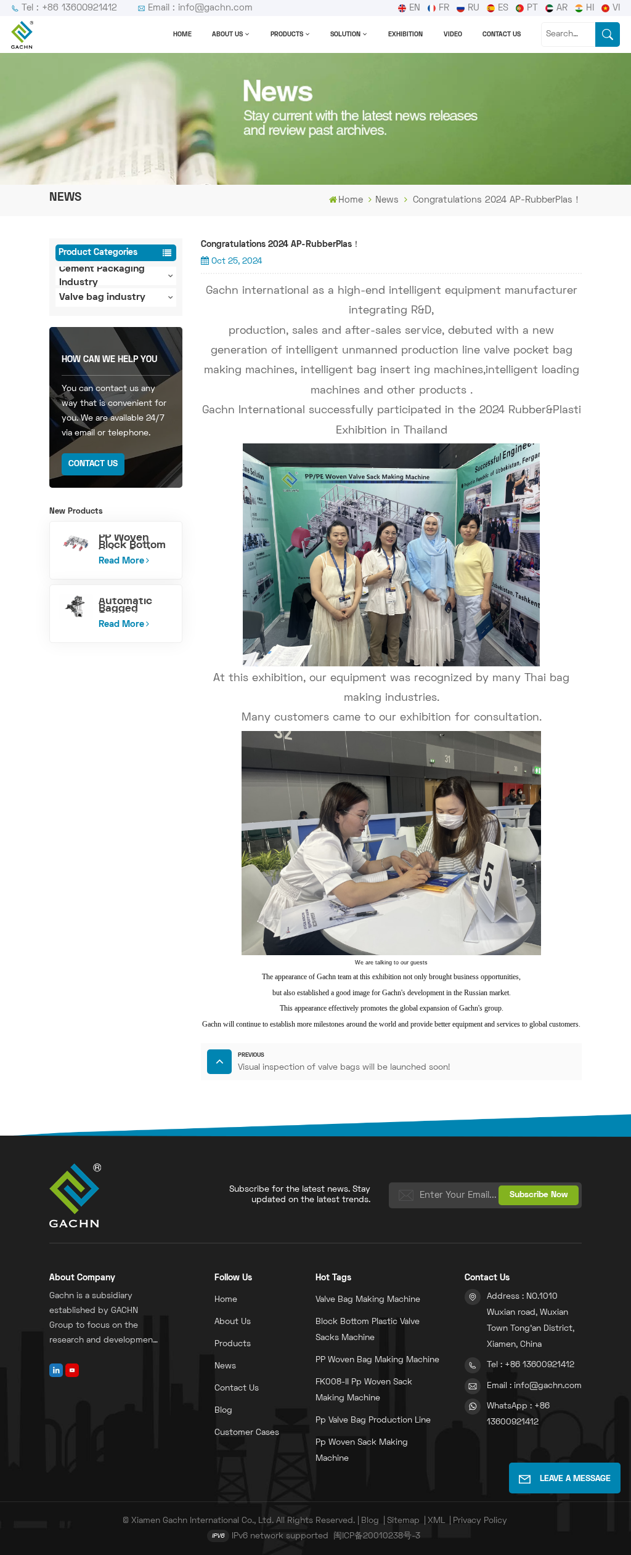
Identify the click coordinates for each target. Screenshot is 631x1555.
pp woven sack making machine (362, 1451)
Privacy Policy (480, 1521)
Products (287, 34)
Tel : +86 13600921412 (69, 8)
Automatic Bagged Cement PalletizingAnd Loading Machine (135, 605)
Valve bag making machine (368, 1300)
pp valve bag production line (373, 1420)
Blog (223, 1411)
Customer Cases (246, 1433)
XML (436, 1521)
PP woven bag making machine (377, 1360)
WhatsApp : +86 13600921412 (518, 1414)
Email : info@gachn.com (200, 8)
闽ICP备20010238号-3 (376, 1536)
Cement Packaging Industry (102, 276)
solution (345, 34)
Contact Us (93, 464)
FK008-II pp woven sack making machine (364, 1390)
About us (227, 34)
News (387, 200)
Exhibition (405, 34)
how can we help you (109, 360)
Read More (121, 561)
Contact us (501, 34)
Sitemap (403, 1521)
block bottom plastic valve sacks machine (368, 1330)
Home (182, 34)
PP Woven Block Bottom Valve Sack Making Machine (132, 542)
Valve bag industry (102, 297)
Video (453, 34)
